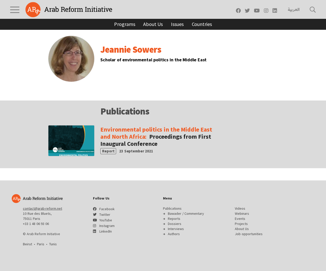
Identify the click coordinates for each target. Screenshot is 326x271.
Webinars (242, 213)
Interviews (176, 228)
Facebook (107, 209)
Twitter (104, 214)
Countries (202, 24)
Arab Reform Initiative (68, 9)
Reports (174, 218)
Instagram (107, 225)
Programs (124, 24)
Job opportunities (249, 234)
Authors (174, 234)
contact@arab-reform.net (42, 208)
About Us (153, 24)
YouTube (105, 220)
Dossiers (174, 223)
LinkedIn (105, 231)
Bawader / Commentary (186, 213)
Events (240, 218)
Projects (241, 223)
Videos (240, 208)
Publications (172, 208)
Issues (177, 24)
